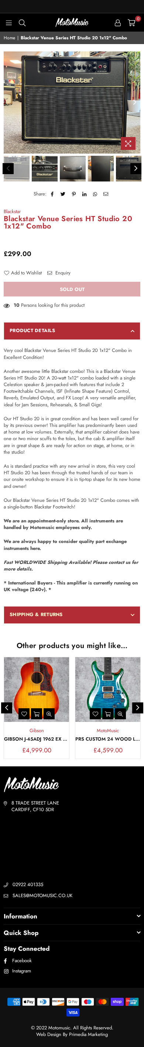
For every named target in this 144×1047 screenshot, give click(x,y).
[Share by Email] (106, 194)
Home (9, 38)
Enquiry (62, 273)
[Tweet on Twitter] (63, 194)
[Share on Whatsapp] (95, 194)
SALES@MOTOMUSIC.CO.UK (42, 895)
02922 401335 (28, 884)
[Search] (22, 22)
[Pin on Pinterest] (74, 194)
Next (134, 102)
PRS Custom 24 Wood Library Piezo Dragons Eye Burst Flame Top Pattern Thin (107, 739)
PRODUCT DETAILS (32, 330)
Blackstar (12, 211)
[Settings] (117, 22)
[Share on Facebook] (52, 194)
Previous (9, 102)
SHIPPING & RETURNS (36, 614)
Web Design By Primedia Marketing (72, 1034)
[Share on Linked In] (85, 194)
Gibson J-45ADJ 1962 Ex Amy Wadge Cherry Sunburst (36, 739)
